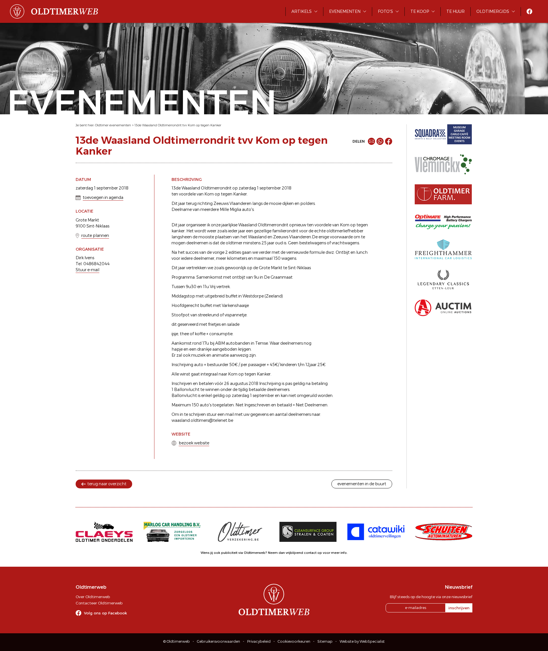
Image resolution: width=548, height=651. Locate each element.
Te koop (419, 11)
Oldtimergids (492, 11)
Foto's (385, 11)
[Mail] (371, 141)
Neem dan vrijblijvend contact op (295, 553)
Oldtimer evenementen (113, 125)
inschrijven (459, 608)
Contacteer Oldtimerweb (99, 603)
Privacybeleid (259, 641)
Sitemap (325, 641)
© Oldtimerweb (176, 641)
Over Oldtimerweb (93, 596)
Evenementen (344, 11)
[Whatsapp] (380, 141)
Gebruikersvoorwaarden (218, 641)
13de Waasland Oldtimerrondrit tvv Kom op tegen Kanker (177, 125)
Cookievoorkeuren (294, 641)
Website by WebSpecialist (362, 641)
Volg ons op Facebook (105, 613)
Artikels (301, 11)
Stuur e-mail (87, 269)
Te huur (455, 11)
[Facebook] (388, 141)
